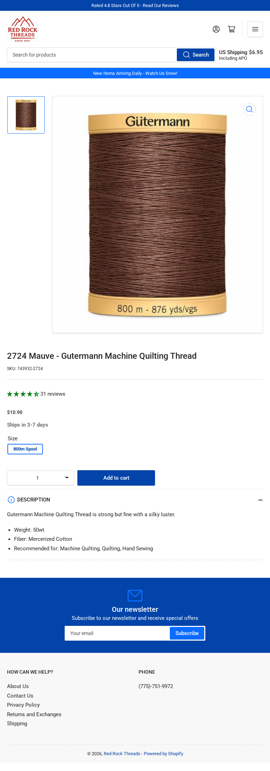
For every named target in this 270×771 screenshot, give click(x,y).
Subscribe (187, 633)
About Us (18, 686)
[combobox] (111, 54)
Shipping (17, 723)
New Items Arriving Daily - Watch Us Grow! (135, 73)
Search (201, 55)
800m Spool (25, 449)
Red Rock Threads (122, 753)
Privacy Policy (23, 705)
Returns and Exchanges (34, 714)
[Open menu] (255, 29)
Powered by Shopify (163, 753)
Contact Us (20, 696)
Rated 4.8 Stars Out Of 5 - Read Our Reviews (135, 5)
